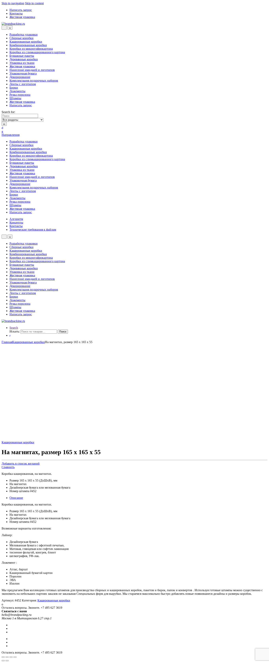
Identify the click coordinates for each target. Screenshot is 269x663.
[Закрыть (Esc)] (3, 657)
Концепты (16, 222)
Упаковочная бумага (23, 73)
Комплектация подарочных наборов (33, 80)
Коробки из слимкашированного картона (37, 52)
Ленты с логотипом (22, 84)
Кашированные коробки (25, 41)
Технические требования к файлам (32, 229)
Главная (7, 342)
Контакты (16, 13)
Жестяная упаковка (22, 17)
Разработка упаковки (23, 34)
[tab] (138, 498)
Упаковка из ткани (21, 62)
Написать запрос (20, 10)
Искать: (14, 331)
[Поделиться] (7, 657)
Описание (16, 497)
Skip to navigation (13, 3)
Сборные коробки (21, 38)
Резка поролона (19, 94)
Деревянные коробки (23, 59)
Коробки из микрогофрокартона (31, 48)
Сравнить (8, 467)
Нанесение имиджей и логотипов (32, 70)
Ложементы (17, 91)
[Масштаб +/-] (15, 657)
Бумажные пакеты (21, 55)
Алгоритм (16, 219)
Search (13, 327)
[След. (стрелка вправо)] (7, 660)
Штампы (15, 98)
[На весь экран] (11, 657)
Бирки (13, 87)
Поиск (62, 331)
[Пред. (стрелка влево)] (3, 660)
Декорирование (19, 77)
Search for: (8, 112)
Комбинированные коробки (28, 45)
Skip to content (34, 3)
